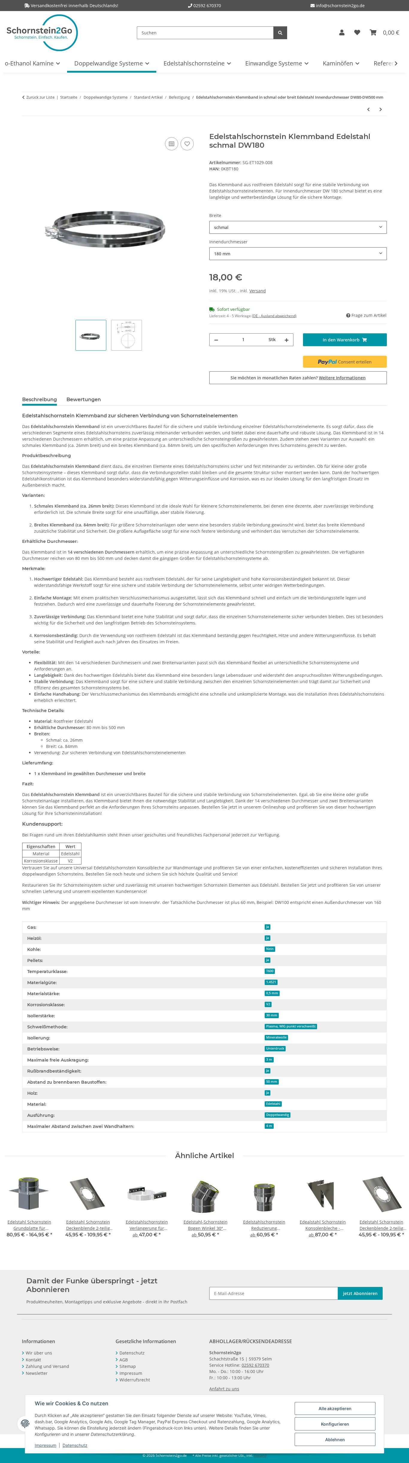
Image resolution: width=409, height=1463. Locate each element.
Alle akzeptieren (335, 1408)
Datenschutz (75, 1445)
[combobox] (298, 227)
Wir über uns (39, 1353)
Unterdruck (275, 1048)
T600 (269, 971)
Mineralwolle (276, 1037)
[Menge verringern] (216, 340)
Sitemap (127, 1366)
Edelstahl (273, 1104)
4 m (269, 1126)
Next (394, 1208)
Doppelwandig (277, 1115)
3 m (269, 1059)
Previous (15, 1208)
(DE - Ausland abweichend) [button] (274, 315)
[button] (341, 32)
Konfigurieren (335, 1424)
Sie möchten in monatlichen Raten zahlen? (298, 378)
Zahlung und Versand (47, 1366)
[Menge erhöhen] (286, 340)
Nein (270, 949)
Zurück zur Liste (40, 97)
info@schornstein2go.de (340, 5)
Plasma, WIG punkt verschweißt (291, 1026)
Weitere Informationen (342, 378)
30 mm (271, 1015)
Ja (267, 927)
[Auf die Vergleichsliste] (171, 143)
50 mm (271, 1081)
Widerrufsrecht (134, 1380)
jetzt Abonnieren (360, 1293)
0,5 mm (272, 993)
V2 (268, 1004)
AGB (123, 1360)
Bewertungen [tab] (83, 399)
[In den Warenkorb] (27, 129)
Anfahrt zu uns (224, 1389)
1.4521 (271, 982)
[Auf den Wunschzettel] (187, 143)
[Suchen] (280, 32)
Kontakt (33, 1360)
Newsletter (37, 1373)
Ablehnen (335, 1439)
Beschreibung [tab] (39, 399)
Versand (257, 291)
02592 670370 (207, 5)
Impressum (45, 1445)
